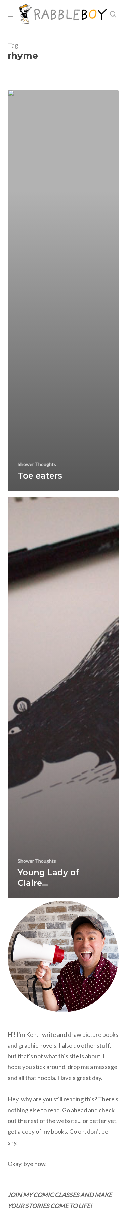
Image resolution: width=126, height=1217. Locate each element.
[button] (11, 14)
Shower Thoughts (37, 464)
